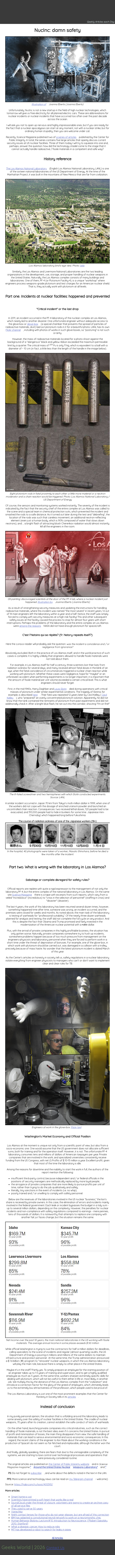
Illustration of (39, 104)
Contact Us (55, 1547)
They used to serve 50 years (27, 1508)
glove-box (32, 324)
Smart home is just (21, 1496)
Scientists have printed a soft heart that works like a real (42, 1499)
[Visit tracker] (112, 1547)
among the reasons (30, 625)
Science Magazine (22, 894)
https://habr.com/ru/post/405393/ (33, 1484)
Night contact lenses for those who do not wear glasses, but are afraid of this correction (60, 1514)
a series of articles (66, 137)
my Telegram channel (81, 1479)
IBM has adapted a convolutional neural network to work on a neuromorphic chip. (56, 1517)
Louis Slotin (60, 688)
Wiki (82, 265)
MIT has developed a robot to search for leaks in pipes (41, 1529)
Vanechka (16, 1511)
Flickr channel (13, 329)
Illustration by (45, 601)
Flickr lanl (76, 1127)
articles (72, 1396)
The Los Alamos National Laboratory (26, 168)
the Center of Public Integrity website (69, 1464)
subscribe (36, 1473)
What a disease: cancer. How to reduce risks (35, 1526)
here (35, 694)
